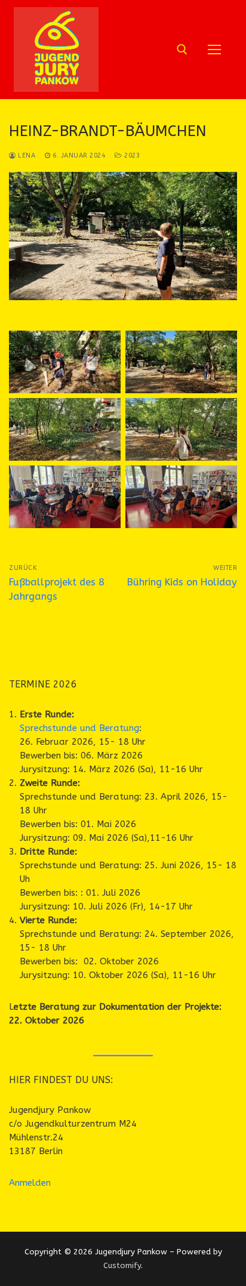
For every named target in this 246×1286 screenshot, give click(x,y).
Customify (122, 1265)
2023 (131, 155)
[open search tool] (182, 49)
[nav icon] (214, 49)
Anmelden (30, 1182)
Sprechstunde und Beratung (79, 728)
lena (25, 155)
